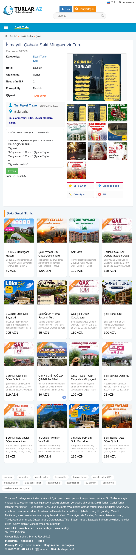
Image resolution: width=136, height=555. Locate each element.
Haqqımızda (51, 545)
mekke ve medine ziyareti (17, 488)
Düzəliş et (79, 194)
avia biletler (26, 528)
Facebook (27, 540)
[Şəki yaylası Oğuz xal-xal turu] (117, 346)
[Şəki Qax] (84, 222)
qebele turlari (41, 477)
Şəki (38, 36)
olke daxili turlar (33, 482)
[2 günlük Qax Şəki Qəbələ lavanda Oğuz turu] (117, 222)
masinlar (8, 477)
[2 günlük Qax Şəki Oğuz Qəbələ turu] (19, 346)
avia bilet (10, 528)
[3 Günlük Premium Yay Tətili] (52, 408)
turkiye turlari (80, 477)
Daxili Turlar (26, 36)
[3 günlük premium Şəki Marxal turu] (84, 408)
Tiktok (40, 540)
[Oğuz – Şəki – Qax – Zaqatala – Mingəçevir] (84, 346)
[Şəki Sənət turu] (117, 284)
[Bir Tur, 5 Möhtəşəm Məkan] (19, 222)
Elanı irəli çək (111, 185)
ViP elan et (79, 185)
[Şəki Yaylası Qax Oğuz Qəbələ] (117, 408)
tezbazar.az (73, 482)
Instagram (11, 540)
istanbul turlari (11, 482)
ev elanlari (91, 482)
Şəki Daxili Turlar (20, 213)
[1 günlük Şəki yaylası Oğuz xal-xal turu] (19, 408)
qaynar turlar (54, 482)
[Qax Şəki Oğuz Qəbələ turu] (84, 284)
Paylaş (12, 170)
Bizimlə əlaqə (126, 2)
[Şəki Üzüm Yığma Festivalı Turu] (52, 284)
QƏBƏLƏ (26, 140)
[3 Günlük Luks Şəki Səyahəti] (19, 284)
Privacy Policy (14, 545)
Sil (104, 194)
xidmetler (24, 477)
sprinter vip (108, 482)
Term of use (33, 545)
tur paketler (61, 477)
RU (112, 2)
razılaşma (68, 545)
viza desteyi (44, 528)
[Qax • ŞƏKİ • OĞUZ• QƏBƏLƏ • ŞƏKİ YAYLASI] (52, 346)
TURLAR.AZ (10, 36)
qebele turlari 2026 (102, 477)
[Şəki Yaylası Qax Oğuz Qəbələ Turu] (52, 222)
